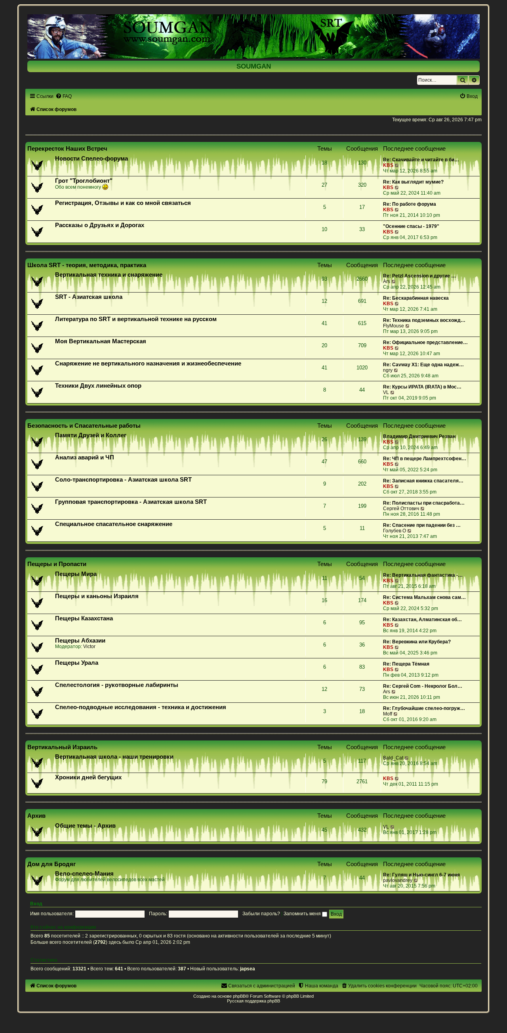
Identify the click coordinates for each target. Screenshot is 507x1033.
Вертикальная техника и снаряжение (108, 275)
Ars (386, 281)
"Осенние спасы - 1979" (411, 226)
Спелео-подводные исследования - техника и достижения (140, 707)
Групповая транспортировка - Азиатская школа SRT (131, 502)
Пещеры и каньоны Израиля (97, 596)
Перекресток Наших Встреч (67, 148)
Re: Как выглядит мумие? (413, 182)
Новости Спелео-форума (91, 158)
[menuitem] (63, 96)
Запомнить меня (303, 913)
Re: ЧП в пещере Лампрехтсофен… (424, 458)
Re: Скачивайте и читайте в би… (421, 160)
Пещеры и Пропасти (56, 563)
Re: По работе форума (409, 204)
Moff (387, 714)
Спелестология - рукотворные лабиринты (116, 685)
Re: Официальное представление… (425, 342)
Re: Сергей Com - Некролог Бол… (422, 686)
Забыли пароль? (261, 913)
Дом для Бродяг (51, 864)
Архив (36, 815)
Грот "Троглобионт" (83, 181)
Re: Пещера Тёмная (406, 664)
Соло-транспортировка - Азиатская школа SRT (123, 479)
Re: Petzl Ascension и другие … (419, 276)
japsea (247, 969)
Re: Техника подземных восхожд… (424, 320)
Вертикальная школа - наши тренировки (114, 757)
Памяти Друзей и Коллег (90, 435)
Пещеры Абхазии (80, 640)
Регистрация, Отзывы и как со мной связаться (123, 203)
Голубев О (394, 531)
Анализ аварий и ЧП (84, 457)
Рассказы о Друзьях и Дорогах (99, 225)
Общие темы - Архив (85, 826)
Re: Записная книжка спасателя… (423, 481)
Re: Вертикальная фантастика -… (423, 575)
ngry (388, 370)
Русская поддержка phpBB (253, 1001)
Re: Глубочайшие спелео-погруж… (424, 708)
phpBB (239, 996)
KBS (388, 165)
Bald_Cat (393, 758)
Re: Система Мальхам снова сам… (424, 597)
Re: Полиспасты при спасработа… (424, 503)
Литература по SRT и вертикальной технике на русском (136, 319)
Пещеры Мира (76, 574)
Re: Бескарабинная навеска (416, 298)
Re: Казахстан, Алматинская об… (422, 619)
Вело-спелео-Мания (84, 873)
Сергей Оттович (401, 508)
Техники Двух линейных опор (98, 386)
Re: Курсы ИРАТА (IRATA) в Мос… (422, 387)
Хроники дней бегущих (88, 777)
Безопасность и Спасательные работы (84, 425)
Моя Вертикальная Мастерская (100, 341)
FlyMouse (393, 326)
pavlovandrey (397, 880)
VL (386, 392)
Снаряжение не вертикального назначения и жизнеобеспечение (148, 363)
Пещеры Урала (76, 663)
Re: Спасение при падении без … (422, 525)
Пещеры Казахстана (84, 618)
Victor (89, 646)
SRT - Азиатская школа (88, 297)
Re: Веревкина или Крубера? (417, 642)
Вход (36, 903)
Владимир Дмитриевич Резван (419, 436)
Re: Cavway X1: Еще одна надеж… (423, 364)
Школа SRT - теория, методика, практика (86, 265)
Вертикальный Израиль (62, 747)
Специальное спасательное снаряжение (113, 524)
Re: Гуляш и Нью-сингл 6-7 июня (421, 875)
